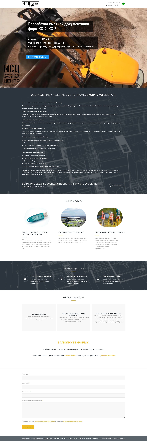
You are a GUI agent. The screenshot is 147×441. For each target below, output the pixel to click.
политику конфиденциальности (72, 421)
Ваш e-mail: (26, 383)
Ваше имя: (25, 374)
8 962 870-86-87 (114, 2)
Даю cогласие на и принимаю (53, 421)
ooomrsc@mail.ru (114, 5)
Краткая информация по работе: (32, 400)
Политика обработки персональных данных (86, 438)
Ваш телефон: (26, 392)
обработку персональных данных (45, 421)
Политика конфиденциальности (63, 438)
